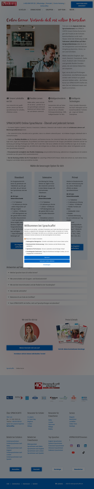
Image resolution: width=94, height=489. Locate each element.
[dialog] (47, 244)
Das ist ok (47, 257)
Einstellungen (46, 265)
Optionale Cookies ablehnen (47, 261)
